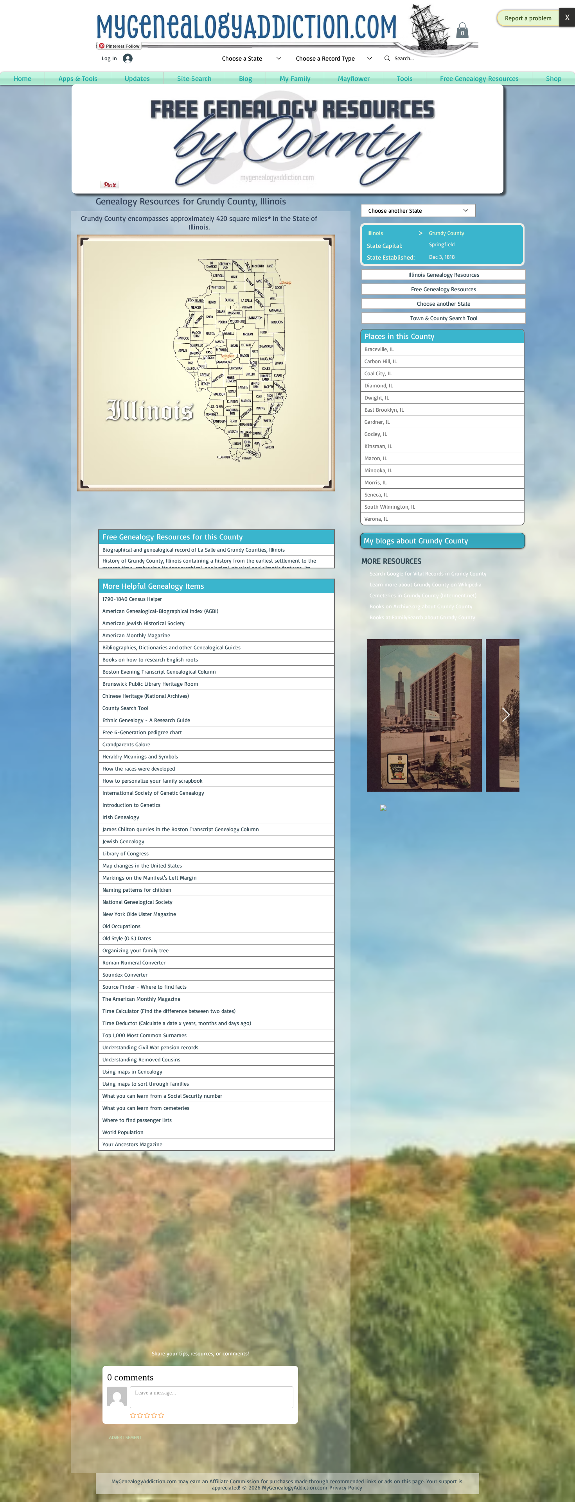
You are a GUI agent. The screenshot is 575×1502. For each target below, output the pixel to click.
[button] (528, 18)
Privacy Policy (345, 1487)
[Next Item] (505, 715)
